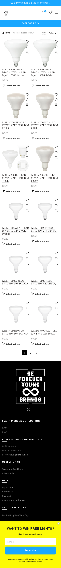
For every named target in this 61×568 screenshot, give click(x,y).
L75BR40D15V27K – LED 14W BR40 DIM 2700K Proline (15, 231)
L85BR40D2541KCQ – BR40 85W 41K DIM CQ (43, 282)
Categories (29, 23)
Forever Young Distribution (15, 455)
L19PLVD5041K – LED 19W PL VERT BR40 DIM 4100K (15, 178)
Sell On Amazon (9, 446)
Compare (27, 46)
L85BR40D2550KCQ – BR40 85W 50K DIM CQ (15, 332)
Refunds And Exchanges (13, 500)
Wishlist (45, 11)
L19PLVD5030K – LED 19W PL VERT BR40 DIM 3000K (44, 125)
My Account (8, 487)
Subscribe (30, 550)
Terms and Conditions (12, 469)
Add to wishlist (27, 41)
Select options (12, 85)
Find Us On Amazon (11, 450)
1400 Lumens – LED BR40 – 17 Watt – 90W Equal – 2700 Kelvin (14, 72)
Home (7, 33)
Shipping (6, 496)
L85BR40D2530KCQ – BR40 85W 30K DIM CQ (15, 282)
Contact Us (7, 491)
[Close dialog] (58, 523)
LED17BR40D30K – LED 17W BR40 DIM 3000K (44, 332)
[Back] (6, 23)
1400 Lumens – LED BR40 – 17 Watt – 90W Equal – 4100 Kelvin (43, 72)
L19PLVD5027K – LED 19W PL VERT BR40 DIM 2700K (15, 125)
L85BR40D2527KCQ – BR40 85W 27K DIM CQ (44, 229)
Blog (4, 432)
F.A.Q (4, 428)
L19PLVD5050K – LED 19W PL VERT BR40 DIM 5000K (44, 178)
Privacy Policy (9, 473)
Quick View (27, 52)
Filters (52, 33)
